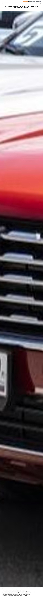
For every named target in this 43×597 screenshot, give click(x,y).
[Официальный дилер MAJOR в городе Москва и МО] (35, 1)
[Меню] (2, 1)
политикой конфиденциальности (8, 593)
